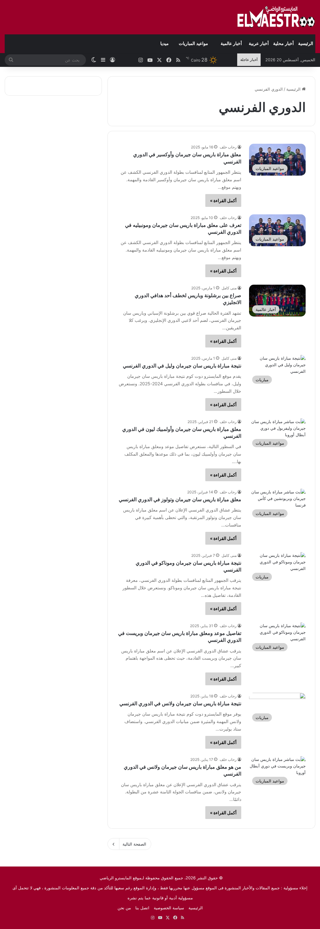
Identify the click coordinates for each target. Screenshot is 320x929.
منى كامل (229, 288)
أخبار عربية (259, 43)
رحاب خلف (228, 147)
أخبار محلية (283, 43)
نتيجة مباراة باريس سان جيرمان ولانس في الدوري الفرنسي (180, 703)
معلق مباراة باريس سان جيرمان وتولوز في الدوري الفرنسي (180, 499)
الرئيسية (305, 43)
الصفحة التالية (134, 844)
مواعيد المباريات (193, 43)
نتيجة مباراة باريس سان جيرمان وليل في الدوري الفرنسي (182, 365)
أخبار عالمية (231, 43)
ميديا (164, 43)
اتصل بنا (142, 907)
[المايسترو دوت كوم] (276, 17)
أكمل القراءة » (223, 200)
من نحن (124, 907)
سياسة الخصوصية (169, 907)
